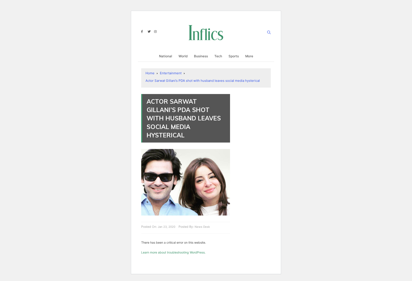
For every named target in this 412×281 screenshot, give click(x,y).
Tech (218, 56)
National (165, 56)
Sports (234, 56)
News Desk (202, 226)
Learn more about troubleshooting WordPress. (173, 252)
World (183, 56)
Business (201, 56)
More (249, 56)
